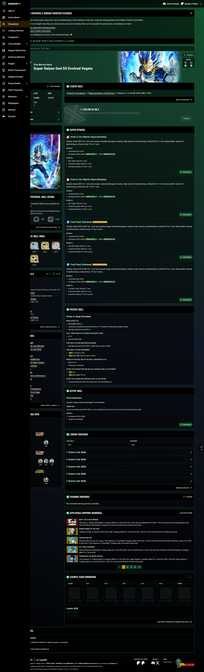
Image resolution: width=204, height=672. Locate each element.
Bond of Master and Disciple (31, 346)
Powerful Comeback (76, 93)
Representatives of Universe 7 (32, 376)
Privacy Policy (167, 662)
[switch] (52, 273)
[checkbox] (48, 86)
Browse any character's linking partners (39, 28)
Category (133, 441)
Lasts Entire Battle (186, 513)
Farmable (189, 497)
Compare (189, 55)
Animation (187, 172)
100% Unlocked (55, 86)
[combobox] (107, 48)
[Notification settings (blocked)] (201, 4)
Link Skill (70, 441)
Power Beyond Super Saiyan (31, 362)
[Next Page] (139, 567)
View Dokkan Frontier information (37, 31)
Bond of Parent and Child (30, 349)
